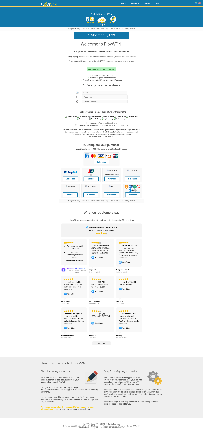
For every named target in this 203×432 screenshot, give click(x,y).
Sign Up (124, 3)
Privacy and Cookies (116, 428)
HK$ (106, 29)
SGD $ (121, 29)
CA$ (102, 29)
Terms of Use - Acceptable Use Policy (93, 428)
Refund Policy (76, 134)
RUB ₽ (116, 29)
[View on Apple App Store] (97, 257)
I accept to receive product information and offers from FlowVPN (102, 125)
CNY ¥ (98, 29)
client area (97, 132)
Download (135, 3)
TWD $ (126, 29)
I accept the (102, 123)
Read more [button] (123, 258)
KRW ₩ (132, 29)
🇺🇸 (199, 3)
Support (146, 3)
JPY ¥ (111, 29)
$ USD (88, 29)
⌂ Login (157, 3)
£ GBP (83, 29)
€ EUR (93, 29)
